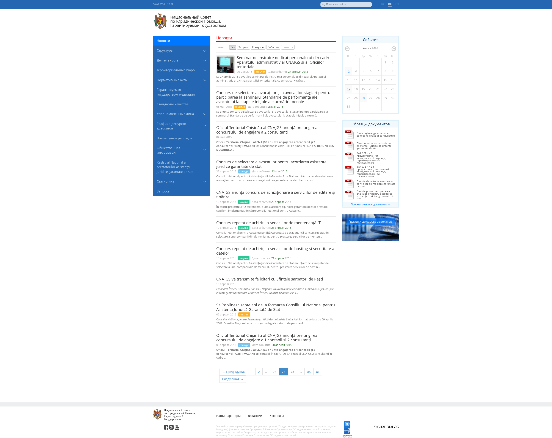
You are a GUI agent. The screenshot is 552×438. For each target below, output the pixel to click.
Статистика (165, 181)
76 (274, 372)
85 (309, 372)
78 (292, 372)
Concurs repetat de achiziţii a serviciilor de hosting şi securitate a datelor (275, 251)
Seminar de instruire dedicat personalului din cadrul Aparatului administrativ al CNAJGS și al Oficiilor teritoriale (284, 62)
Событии (273, 47)
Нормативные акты (172, 80)
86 (318, 372)
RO (383, 4)
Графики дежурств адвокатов (171, 125)
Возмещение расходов (175, 138)
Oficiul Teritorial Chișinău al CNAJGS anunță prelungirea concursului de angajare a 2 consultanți (266, 130)
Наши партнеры (228, 416)
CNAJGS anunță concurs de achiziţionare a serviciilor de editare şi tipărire (275, 194)
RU (390, 4)
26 (363, 98)
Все (233, 47)
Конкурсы (258, 47)
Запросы (163, 191)
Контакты (277, 416)
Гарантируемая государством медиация (176, 91)
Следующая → (232, 379)
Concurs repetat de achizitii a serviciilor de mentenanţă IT (268, 222)
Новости (163, 40)
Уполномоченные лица (175, 114)
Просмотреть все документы (369, 204)
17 (348, 89)
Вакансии (255, 416)
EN (397, 4)
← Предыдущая (234, 372)
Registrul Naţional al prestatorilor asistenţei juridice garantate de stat (175, 167)
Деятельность (168, 60)
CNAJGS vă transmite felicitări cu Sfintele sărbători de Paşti (269, 279)
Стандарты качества (172, 104)
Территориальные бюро (176, 70)
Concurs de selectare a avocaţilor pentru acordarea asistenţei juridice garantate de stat (272, 164)
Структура (164, 50)
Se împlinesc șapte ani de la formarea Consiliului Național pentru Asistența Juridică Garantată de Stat (275, 307)
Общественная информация (168, 150)
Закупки (243, 47)
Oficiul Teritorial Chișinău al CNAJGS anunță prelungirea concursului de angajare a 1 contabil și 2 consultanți (266, 337)
